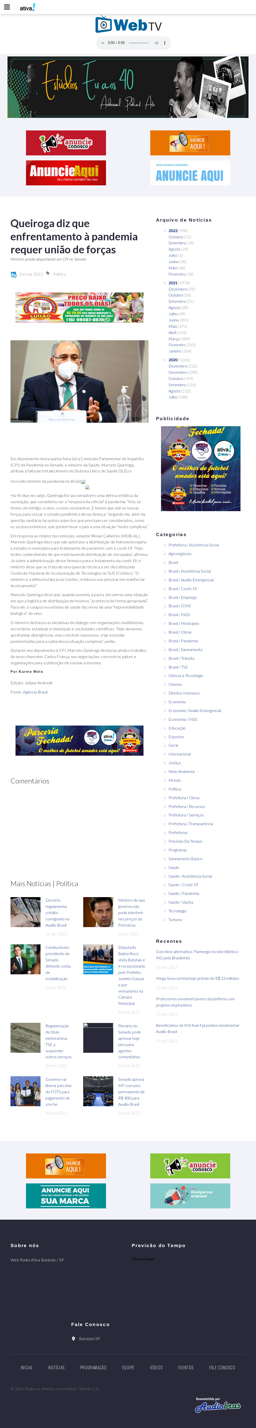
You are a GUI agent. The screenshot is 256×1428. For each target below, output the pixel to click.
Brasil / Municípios (183, 623)
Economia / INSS (183, 719)
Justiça (174, 762)
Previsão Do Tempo (185, 841)
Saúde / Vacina (180, 902)
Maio (172, 267)
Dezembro (177, 289)
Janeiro (174, 351)
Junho (173, 261)
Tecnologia (177, 910)
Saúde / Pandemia (183, 893)
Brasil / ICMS (179, 605)
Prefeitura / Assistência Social (193, 544)
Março (174, 338)
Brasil (173, 562)
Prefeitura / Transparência (190, 823)
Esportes (176, 736)
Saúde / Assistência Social (190, 876)
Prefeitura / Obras (184, 797)
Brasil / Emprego (182, 597)
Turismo (175, 919)
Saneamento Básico (185, 858)
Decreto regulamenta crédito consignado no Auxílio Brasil (58, 912)
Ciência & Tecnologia (185, 675)
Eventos (186, 1368)
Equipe (128, 1368)
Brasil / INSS (179, 614)
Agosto (174, 249)
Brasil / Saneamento (185, 649)
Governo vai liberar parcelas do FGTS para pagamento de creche (59, 1091)
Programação (93, 1368)
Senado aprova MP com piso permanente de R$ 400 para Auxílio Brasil (131, 1091)
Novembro (178, 372)
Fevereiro (177, 274)
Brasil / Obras (180, 632)
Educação (177, 727)
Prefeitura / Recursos (186, 806)
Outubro (175, 236)
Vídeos (156, 1368)
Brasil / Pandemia (183, 640)
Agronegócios (180, 553)
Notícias (56, 1368)
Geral (173, 745)
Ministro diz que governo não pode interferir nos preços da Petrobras (131, 912)
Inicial (27, 1368)
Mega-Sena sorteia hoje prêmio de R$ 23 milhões (197, 978)
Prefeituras (178, 832)
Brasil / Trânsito (181, 658)
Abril (172, 332)
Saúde (173, 867)
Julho (173, 255)
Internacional (179, 753)
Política (59, 274)
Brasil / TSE (178, 667)
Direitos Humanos (184, 693)
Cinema (175, 684)
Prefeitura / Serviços (186, 814)
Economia (177, 701)
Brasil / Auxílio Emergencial (191, 579)
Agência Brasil (35, 692)
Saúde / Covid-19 (183, 884)
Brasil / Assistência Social (189, 571)
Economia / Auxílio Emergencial (194, 710)
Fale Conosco (222, 1368)
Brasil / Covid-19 (182, 588)
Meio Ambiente (181, 771)
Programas (177, 849)
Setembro (177, 242)
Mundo (174, 780)
